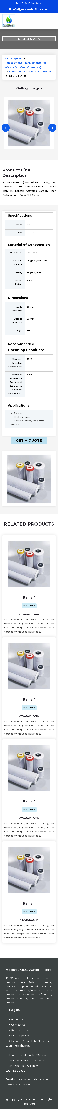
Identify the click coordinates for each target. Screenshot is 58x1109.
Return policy (19, 1030)
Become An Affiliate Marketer (30, 1041)
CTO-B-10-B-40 (29, 614)
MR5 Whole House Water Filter (28, 1060)
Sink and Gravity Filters (23, 1066)
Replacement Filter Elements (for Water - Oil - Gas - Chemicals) (25, 65)
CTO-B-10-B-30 (29, 716)
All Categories (13, 58)
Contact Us (18, 1024)
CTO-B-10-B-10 (29, 920)
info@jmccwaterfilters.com (30, 9)
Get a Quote (29, 440)
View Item (29, 605)
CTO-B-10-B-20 (29, 818)
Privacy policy (20, 1035)
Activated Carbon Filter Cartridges (30, 71)
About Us (17, 1019)
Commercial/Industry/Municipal (29, 1055)
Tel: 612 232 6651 (30, 2)
